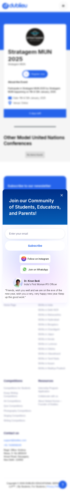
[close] (62, 195)
